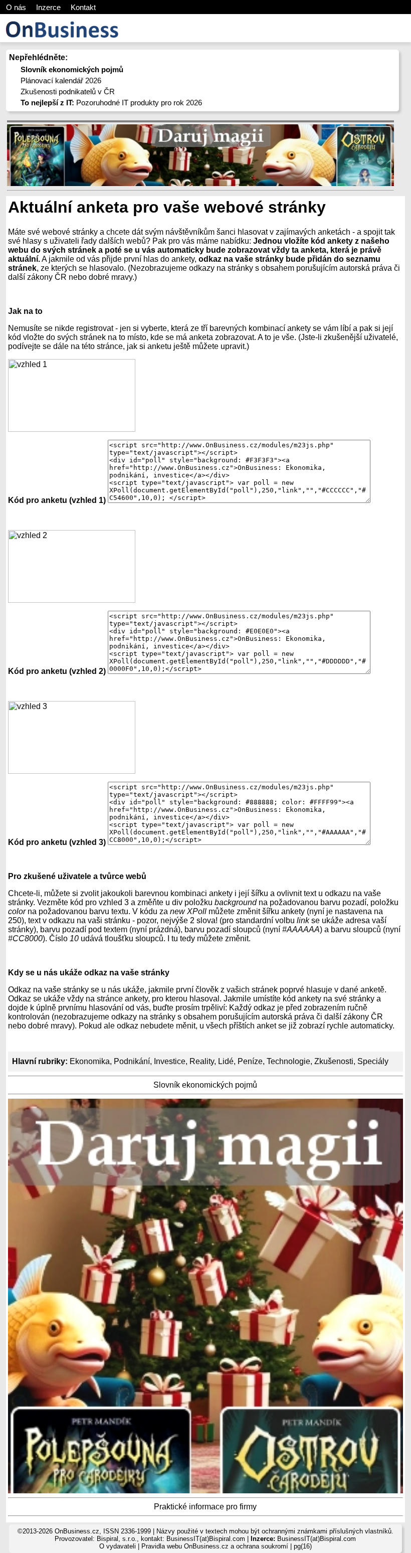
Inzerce (48, 7)
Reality (201, 1061)
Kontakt (83, 7)
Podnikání (132, 1061)
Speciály (372, 1061)
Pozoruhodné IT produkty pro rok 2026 (111, 102)
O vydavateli (117, 1546)
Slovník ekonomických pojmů (205, 1085)
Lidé (226, 1061)
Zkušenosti (333, 1061)
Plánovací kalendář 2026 (61, 80)
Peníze (250, 1061)
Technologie (288, 1061)
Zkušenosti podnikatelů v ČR (68, 91)
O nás (16, 7)
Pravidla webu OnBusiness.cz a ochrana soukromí (214, 1546)
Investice (169, 1061)
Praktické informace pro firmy (205, 1506)
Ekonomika (90, 1061)
